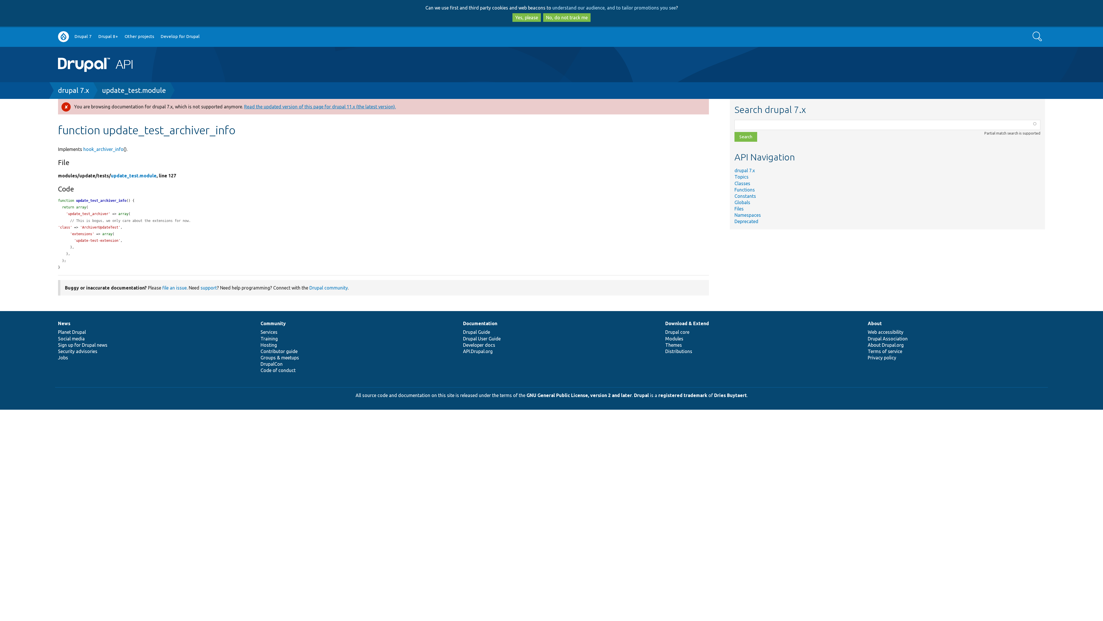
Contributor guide (279, 351)
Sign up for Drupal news (82, 345)
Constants (745, 196)
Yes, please (526, 17)
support (208, 287)
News (64, 323)
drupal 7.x (73, 90)
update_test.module (134, 90)
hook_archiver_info (103, 149)
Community (273, 323)
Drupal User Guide (482, 338)
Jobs (63, 357)
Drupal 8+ (108, 36)
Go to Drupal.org (63, 36)
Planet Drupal (72, 332)
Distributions (678, 351)
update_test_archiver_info (101, 201)
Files (739, 208)
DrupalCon (272, 364)
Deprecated (746, 221)
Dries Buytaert (730, 395)
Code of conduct (278, 370)
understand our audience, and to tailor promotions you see (614, 7)
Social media (71, 338)
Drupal (641, 395)
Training (269, 338)
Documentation (480, 323)
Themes (673, 345)
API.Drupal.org (478, 351)
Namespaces (747, 215)
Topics (741, 176)
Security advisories (77, 351)
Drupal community (328, 287)
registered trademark (682, 395)
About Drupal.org (886, 345)
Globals (742, 202)
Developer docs (479, 345)
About (875, 323)
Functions (744, 189)
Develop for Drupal (180, 36)
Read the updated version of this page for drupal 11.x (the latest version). (320, 106)
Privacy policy (882, 357)
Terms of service (885, 351)
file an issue (174, 287)
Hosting (269, 345)
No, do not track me (567, 17)
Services (269, 332)
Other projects (139, 36)
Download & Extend (687, 323)
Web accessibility (885, 332)
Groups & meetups (280, 357)
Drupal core (677, 332)
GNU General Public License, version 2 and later (579, 395)
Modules (674, 338)
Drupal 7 (83, 36)
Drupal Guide (476, 332)
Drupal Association (888, 338)
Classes (742, 183)
